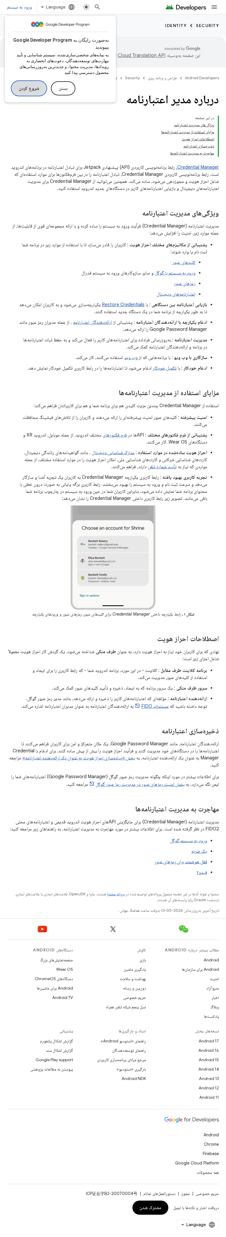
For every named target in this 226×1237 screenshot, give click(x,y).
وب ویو (131, 357)
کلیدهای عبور (183, 262)
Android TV (62, 997)
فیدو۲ (202, 872)
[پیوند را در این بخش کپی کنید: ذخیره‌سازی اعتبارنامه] (156, 731)
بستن (63, 88)
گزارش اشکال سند (59, 1050)
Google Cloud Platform (197, 1163)
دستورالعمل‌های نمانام (159, 1193)
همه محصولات (208, 1172)
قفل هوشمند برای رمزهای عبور (180, 862)
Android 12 (209, 1088)
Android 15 (209, 1059)
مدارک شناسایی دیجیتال (113, 453)
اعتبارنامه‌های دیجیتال (176, 294)
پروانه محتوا (116, 893)
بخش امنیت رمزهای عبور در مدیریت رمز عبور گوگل (140, 784)
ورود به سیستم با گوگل (175, 273)
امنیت (214, 978)
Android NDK (134, 1078)
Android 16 (208, 1050)
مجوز (185, 1193)
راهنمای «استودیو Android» (123, 1041)
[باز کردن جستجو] (97, 7)
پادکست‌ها (211, 1016)
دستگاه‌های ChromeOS (54, 978)
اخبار (215, 997)
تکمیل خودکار (165, 368)
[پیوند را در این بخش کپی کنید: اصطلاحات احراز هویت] (151, 639)
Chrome (211, 1144)
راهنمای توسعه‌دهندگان (129, 1050)
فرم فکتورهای (115, 435)
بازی (142, 960)
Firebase (211, 1153)
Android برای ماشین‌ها (55, 988)
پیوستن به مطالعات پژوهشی (51, 1069)
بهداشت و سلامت (133, 978)
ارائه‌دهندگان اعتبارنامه (92, 322)
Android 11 (209, 1097)
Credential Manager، (197, 167)
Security (207, 25)
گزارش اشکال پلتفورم (56, 1041)
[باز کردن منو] (214, 7)
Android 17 (209, 1041)
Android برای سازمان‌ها (200, 969)
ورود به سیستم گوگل (188, 841)
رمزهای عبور (184, 284)
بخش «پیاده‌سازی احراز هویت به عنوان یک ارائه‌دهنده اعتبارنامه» (78, 758)
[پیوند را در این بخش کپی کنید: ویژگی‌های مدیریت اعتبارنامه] (136, 213)
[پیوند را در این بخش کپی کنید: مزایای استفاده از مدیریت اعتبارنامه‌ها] (113, 393)
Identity (176, 25)
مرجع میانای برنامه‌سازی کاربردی (121, 1059)
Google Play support (54, 1059)
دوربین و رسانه (134, 988)
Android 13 (209, 1078)
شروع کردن (29, 88)
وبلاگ (214, 1007)
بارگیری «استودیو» (131, 1069)
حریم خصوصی (134, 997)
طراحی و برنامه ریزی (162, 77)
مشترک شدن (150, 1208)
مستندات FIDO (155, 706)
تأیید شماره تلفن (162, 467)
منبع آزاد (212, 988)
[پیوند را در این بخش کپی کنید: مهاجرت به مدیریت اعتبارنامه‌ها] (129, 809)
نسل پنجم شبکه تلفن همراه (126, 1007)
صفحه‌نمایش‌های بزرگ (56, 960)
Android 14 (208, 1069)
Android (211, 960)
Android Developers (202, 77)
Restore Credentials (123, 305)
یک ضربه (199, 851)
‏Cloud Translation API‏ (141, 55)
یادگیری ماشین (135, 969)
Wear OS (64, 969)
